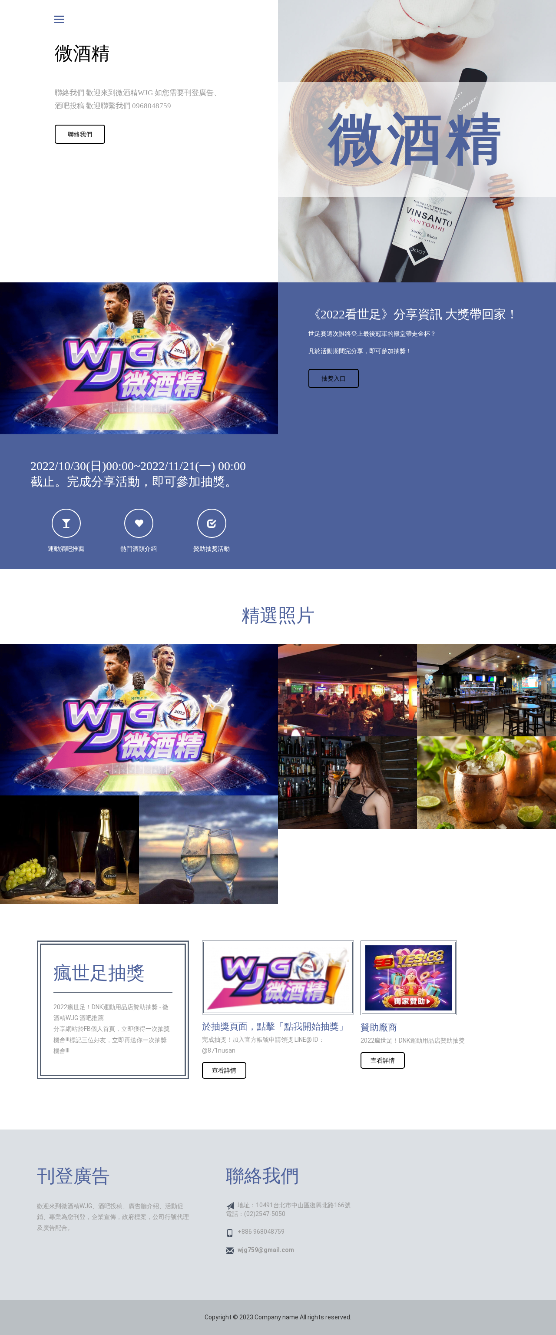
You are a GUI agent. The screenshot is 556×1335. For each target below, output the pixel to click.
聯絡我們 (80, 134)
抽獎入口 (333, 378)
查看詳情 (224, 1070)
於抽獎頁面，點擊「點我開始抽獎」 (275, 1026)
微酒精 (417, 139)
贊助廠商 (379, 1027)
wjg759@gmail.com (266, 1249)
